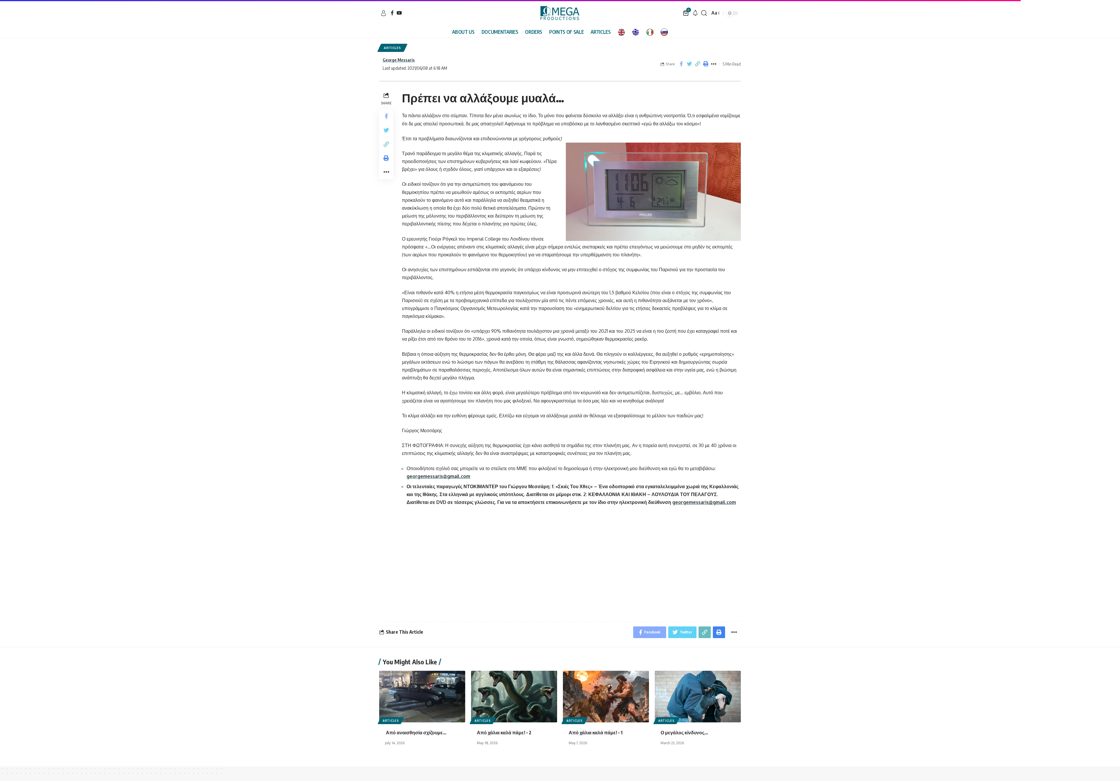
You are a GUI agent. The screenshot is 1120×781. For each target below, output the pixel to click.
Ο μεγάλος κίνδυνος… (685, 733)
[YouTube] (399, 12)
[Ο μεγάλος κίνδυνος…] (698, 696)
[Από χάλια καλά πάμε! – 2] (514, 696)
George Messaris (399, 59)
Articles (392, 47)
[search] (704, 13)
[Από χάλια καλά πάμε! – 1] (606, 696)
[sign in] (383, 13)
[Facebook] (392, 12)
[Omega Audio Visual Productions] (560, 13)
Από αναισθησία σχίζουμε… (416, 733)
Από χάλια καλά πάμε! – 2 (504, 733)
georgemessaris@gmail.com (438, 476)
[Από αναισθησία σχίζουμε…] (422, 696)
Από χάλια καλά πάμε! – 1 (596, 733)
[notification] (695, 13)
